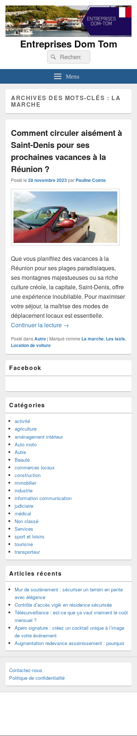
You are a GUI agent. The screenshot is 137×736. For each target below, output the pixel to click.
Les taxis (115, 338)
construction (28, 475)
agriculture (26, 428)
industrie (24, 490)
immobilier (25, 482)
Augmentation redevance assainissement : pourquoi (69, 643)
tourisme (24, 544)
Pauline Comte (91, 180)
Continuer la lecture (40, 325)
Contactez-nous (25, 670)
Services (24, 528)
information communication (43, 498)
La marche (92, 338)
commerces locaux (35, 467)
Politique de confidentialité (37, 677)
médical (23, 513)
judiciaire (24, 505)
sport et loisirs (30, 536)
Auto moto (26, 444)
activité (22, 420)
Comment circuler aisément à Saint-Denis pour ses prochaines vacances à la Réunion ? (66, 151)
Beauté (22, 459)
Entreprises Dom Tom (68, 43)
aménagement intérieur (39, 436)
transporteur (27, 551)
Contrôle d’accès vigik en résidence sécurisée (63, 604)
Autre (40, 338)
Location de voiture (31, 345)
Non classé (26, 521)
